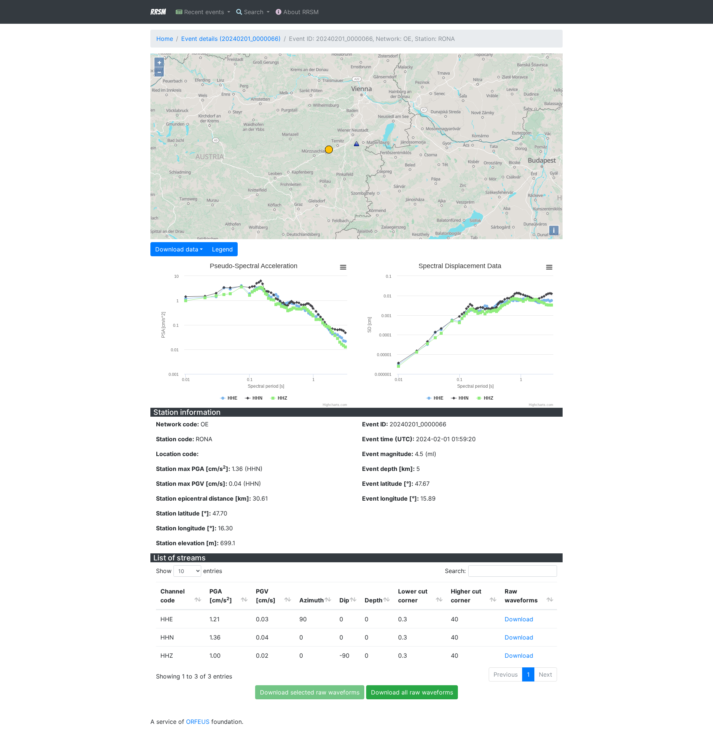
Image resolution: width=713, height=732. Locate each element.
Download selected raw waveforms (309, 692)
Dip (344, 600)
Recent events (204, 12)
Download (519, 619)
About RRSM (300, 12)
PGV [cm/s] (266, 596)
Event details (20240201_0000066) (231, 38)
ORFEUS (197, 721)
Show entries (189, 571)
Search (253, 12)
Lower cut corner (412, 596)
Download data (176, 249)
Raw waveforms (521, 596)
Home (164, 38)
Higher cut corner (466, 596)
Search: (455, 571)
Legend (222, 249)
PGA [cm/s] (220, 596)
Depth (373, 600)
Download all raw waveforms (412, 692)
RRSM (157, 12)
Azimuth (311, 600)
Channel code (172, 596)
